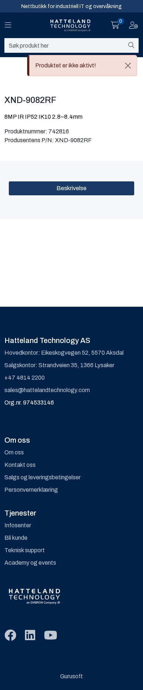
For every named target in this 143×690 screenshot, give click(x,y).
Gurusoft (71, 676)
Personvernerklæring (31, 490)
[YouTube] (50, 635)
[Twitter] (10, 635)
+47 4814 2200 (24, 377)
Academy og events (30, 563)
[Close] (128, 65)
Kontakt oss (20, 465)
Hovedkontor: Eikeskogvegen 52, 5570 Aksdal (64, 353)
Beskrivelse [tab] (71, 188)
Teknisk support (24, 550)
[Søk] (131, 45)
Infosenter (17, 525)
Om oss (14, 452)
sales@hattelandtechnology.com (47, 390)
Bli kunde (15, 538)
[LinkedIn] (30, 635)
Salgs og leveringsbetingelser (42, 477)
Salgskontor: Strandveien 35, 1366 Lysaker (59, 365)
